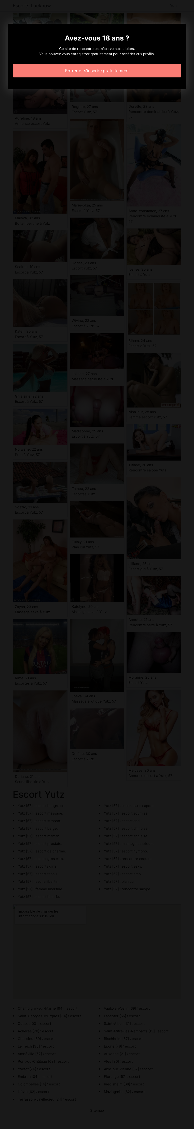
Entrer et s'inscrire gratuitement (97, 70)
